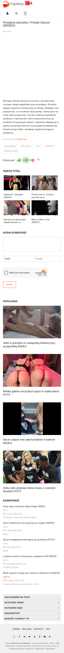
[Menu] (25, 13)
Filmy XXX (22, 139)
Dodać (9, 284)
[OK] (34, 636)
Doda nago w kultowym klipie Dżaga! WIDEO (24, 506)
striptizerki (49, 146)
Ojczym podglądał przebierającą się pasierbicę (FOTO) (29, 539)
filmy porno (26, 146)
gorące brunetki (11, 151)
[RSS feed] (49, 636)
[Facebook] (19, 636)
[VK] (24, 636)
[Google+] (39, 636)
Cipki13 (6, 576)
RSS (48, 629)
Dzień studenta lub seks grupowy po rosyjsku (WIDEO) (28, 523)
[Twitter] (29, 636)
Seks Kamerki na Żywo (17, 597)
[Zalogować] (7, 13)
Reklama (27, 629)
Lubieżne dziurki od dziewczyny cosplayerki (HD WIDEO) (29, 556)
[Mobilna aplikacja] (14, 636)
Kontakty (39, 629)
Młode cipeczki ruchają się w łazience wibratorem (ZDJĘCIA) (31, 573)
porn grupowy (10, 146)
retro (38, 146)
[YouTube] (44, 636)
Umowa (16, 629)
